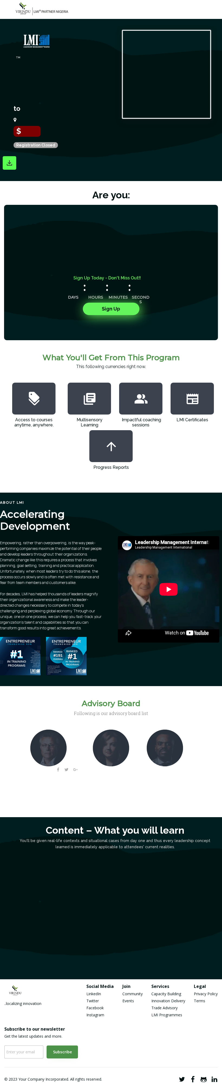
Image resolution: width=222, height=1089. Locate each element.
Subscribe (62, 1051)
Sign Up (111, 309)
